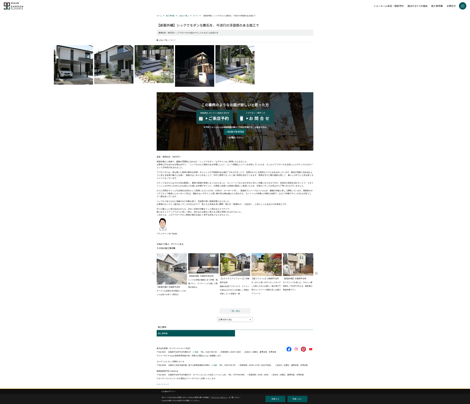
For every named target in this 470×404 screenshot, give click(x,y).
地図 (196, 352)
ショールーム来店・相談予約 (389, 5)
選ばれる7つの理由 (417, 5)
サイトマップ (164, 384)
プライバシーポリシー (219, 397)
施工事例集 (437, 5)
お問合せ (451, 5)
